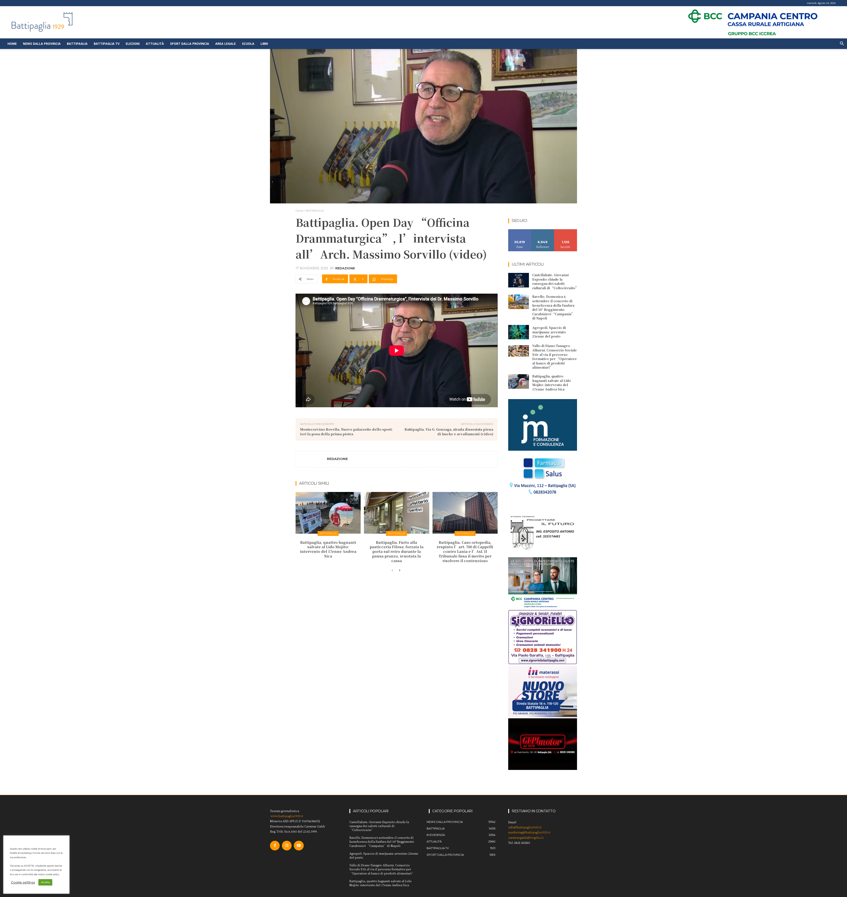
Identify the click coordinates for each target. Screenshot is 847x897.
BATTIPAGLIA (315, 210)
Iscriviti (566, 231)
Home (12, 43)
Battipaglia (77, 43)
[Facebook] (275, 845)
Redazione (345, 268)
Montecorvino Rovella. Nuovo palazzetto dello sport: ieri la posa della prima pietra (346, 431)
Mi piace (519, 231)
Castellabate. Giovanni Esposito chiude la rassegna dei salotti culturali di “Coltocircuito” (555, 281)
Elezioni (133, 43)
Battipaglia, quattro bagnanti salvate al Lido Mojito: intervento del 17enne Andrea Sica (328, 549)
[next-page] (399, 570)
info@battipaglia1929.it (525, 827)
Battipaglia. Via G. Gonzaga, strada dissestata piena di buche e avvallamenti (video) (449, 431)
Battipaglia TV (107, 43)
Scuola (248, 43)
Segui (543, 231)
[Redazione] (311, 459)
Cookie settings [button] (23, 882)
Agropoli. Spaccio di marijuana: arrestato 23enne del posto (549, 331)
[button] (841, 44)
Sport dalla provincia (189, 43)
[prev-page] (392, 570)
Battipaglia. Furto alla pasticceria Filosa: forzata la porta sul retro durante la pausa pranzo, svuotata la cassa (397, 551)
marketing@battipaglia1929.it (529, 832)
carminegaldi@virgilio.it (525, 837)
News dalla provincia (42, 43)
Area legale (225, 43)
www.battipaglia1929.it (287, 816)
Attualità (155, 43)
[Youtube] (299, 845)
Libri (264, 43)
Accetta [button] (45, 882)
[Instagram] (287, 845)
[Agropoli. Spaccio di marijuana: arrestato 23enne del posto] (518, 332)
